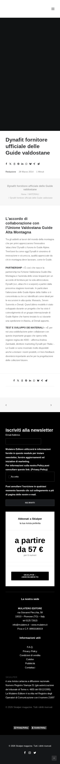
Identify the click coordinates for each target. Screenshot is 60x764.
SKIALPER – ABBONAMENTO (30, 576)
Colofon (30, 659)
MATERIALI (33, 194)
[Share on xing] (34, 164)
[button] (53, 9)
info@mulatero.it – (22, 624)
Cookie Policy (39, 728)
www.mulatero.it (39, 624)
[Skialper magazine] (19, 9)
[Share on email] (38, 164)
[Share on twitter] (10, 164)
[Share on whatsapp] (26, 164)
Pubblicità (30, 663)
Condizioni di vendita (30, 655)
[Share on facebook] (6, 164)
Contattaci (30, 667)
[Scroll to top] (54, 758)
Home (23, 194)
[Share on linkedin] (22, 164)
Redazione (11, 171)
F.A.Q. (30, 647)
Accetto (15, 476)
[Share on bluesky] (30, 164)
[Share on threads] (14, 164)
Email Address (13, 435)
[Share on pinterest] (18, 164)
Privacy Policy (39, 469)
